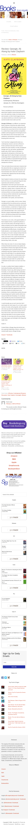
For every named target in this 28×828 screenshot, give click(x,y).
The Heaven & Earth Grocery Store (10, 616)
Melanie (24, 395)
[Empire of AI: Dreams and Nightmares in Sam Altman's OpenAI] (24, 635)
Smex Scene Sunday (13, 696)
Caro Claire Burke (6, 623)
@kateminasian (8, 806)
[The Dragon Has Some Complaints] (24, 578)
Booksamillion (14, 469)
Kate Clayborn (11, 395)
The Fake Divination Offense (8, 504)
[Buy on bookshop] (14, 428)
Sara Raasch (5, 506)
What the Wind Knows (7, 551)
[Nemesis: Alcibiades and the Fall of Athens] (24, 641)
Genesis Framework (9, 824)
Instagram (5, 809)
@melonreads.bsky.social (12, 799)
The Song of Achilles (6, 510)
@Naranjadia (9, 813)
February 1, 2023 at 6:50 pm (13, 403)
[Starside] (24, 549)
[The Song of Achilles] (24, 513)
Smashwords (14, 465)
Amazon (3, 334)
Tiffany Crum (5, 542)
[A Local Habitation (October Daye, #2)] (24, 601)
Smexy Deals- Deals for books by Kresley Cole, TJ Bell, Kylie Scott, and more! (16, 723)
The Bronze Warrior (6, 627)
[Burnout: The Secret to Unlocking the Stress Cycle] (24, 572)
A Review (10, 393)
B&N (14, 459)
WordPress (17, 824)
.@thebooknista (8, 802)
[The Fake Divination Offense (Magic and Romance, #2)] (24, 508)
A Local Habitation (6, 598)
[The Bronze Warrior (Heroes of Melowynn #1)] (24, 630)
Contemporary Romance (19, 393)
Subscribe (14, 667)
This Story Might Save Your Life (9, 540)
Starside (4, 546)
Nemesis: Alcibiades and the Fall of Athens (11, 638)
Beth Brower (5, 583)
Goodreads (9, 334)
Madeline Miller (5, 511)
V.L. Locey (4, 628)
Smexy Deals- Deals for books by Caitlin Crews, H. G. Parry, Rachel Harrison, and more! (17, 688)
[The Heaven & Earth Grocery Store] (24, 619)
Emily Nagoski (5, 572)
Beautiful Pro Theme (18, 822)
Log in (22, 824)
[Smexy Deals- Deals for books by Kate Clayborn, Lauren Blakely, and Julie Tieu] (18, 362)
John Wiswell (5, 576)
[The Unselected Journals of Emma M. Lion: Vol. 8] (24, 583)
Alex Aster (4, 547)
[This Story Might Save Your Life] (24, 544)
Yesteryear (4, 622)
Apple (14, 462)
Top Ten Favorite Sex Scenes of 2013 (16, 727)
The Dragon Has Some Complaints (10, 575)
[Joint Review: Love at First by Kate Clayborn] (6, 362)
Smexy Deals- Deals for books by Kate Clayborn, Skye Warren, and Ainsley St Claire (6, 383)
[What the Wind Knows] (24, 554)
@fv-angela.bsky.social (11, 795)
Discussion (4, 395)
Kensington (18, 395)
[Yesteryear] (24, 625)
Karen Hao (4, 635)
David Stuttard (5, 639)
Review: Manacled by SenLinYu (15, 709)
